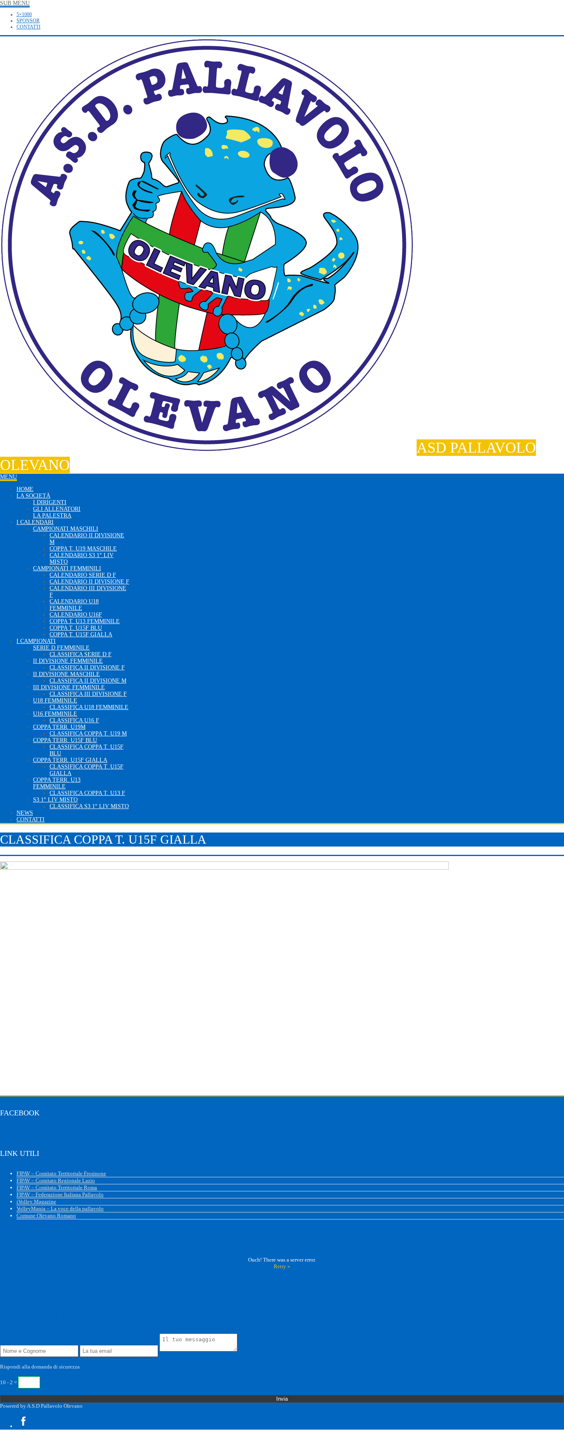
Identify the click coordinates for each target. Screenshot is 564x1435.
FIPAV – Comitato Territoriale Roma (57, 1187)
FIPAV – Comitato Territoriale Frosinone (61, 1173)
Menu (8, 477)
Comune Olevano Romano (46, 1215)
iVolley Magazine (36, 1201)
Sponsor (28, 21)
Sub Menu (15, 3)
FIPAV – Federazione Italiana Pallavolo (60, 1194)
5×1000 (24, 14)
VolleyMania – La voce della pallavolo (60, 1208)
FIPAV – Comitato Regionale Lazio (56, 1180)
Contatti (28, 27)
